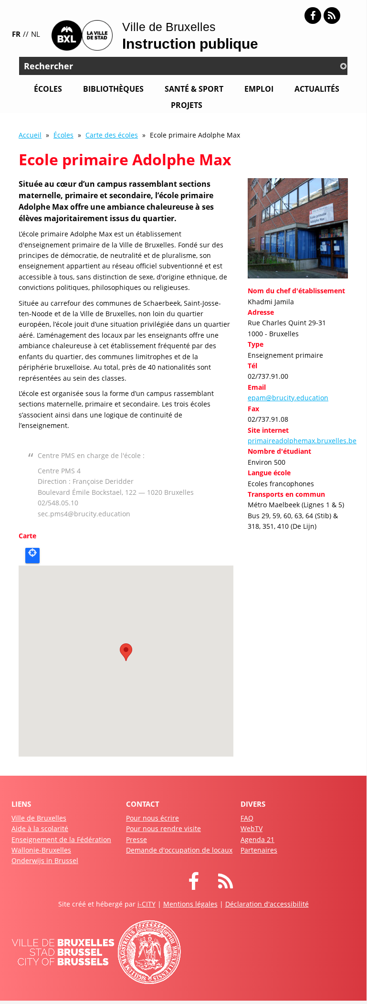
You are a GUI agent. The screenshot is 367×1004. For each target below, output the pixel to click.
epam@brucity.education (288, 397)
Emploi (258, 89)
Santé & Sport (194, 89)
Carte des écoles (111, 134)
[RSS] (332, 15)
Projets (186, 105)
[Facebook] (312, 15)
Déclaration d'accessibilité (267, 903)
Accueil (30, 134)
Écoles (48, 89)
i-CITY (146, 903)
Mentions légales (190, 903)
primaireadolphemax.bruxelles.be (302, 440)
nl (35, 34)
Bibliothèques (113, 89)
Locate (32, 555)
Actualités (316, 89)
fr (16, 34)
